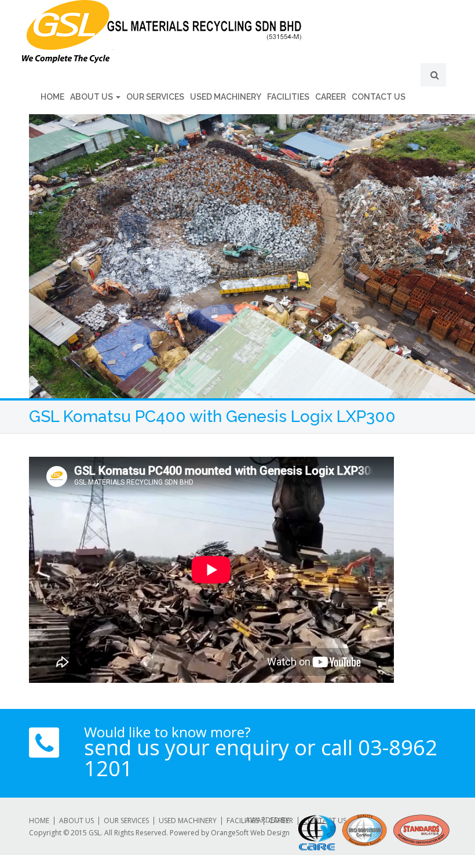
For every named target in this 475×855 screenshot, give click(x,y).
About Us (92, 96)
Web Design (270, 833)
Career (330, 96)
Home (52, 96)
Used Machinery (225, 96)
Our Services (155, 96)
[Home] (237, 31)
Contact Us (378, 96)
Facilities (288, 96)
